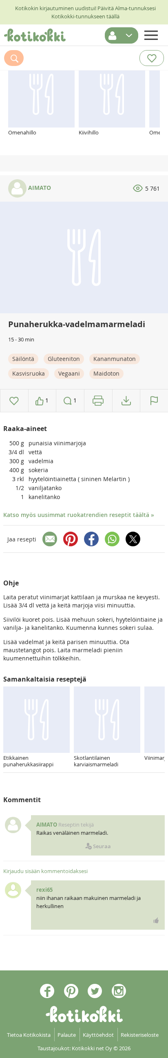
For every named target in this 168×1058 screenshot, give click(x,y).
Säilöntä (23, 359)
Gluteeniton (64, 359)
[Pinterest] (70, 539)
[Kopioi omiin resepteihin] (126, 401)
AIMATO (39, 187)
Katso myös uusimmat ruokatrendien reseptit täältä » (78, 515)
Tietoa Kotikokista (29, 1034)
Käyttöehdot (98, 1034)
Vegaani (69, 373)
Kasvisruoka (28, 373)
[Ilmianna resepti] (154, 401)
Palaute (66, 1034)
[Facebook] (91, 539)
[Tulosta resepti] (98, 401)
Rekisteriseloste (140, 1034)
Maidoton (106, 373)
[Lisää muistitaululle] (14, 401)
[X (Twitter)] (133, 539)
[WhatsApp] (112, 539)
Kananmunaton (114, 359)
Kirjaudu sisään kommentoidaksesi (45, 871)
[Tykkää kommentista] (156, 920)
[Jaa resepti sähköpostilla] (49, 539)
